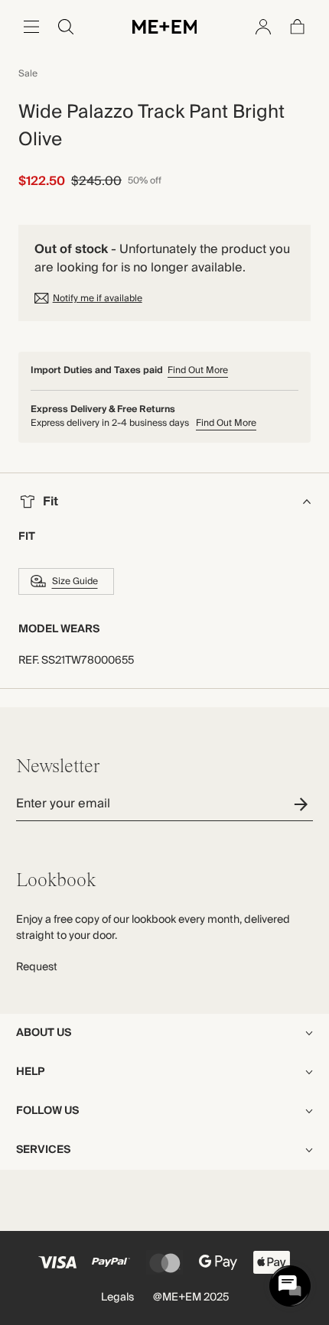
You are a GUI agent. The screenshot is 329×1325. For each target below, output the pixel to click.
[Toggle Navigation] (31, 26)
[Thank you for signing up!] (303, 804)
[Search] (65, 26)
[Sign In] (263, 26)
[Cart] (297, 26)
